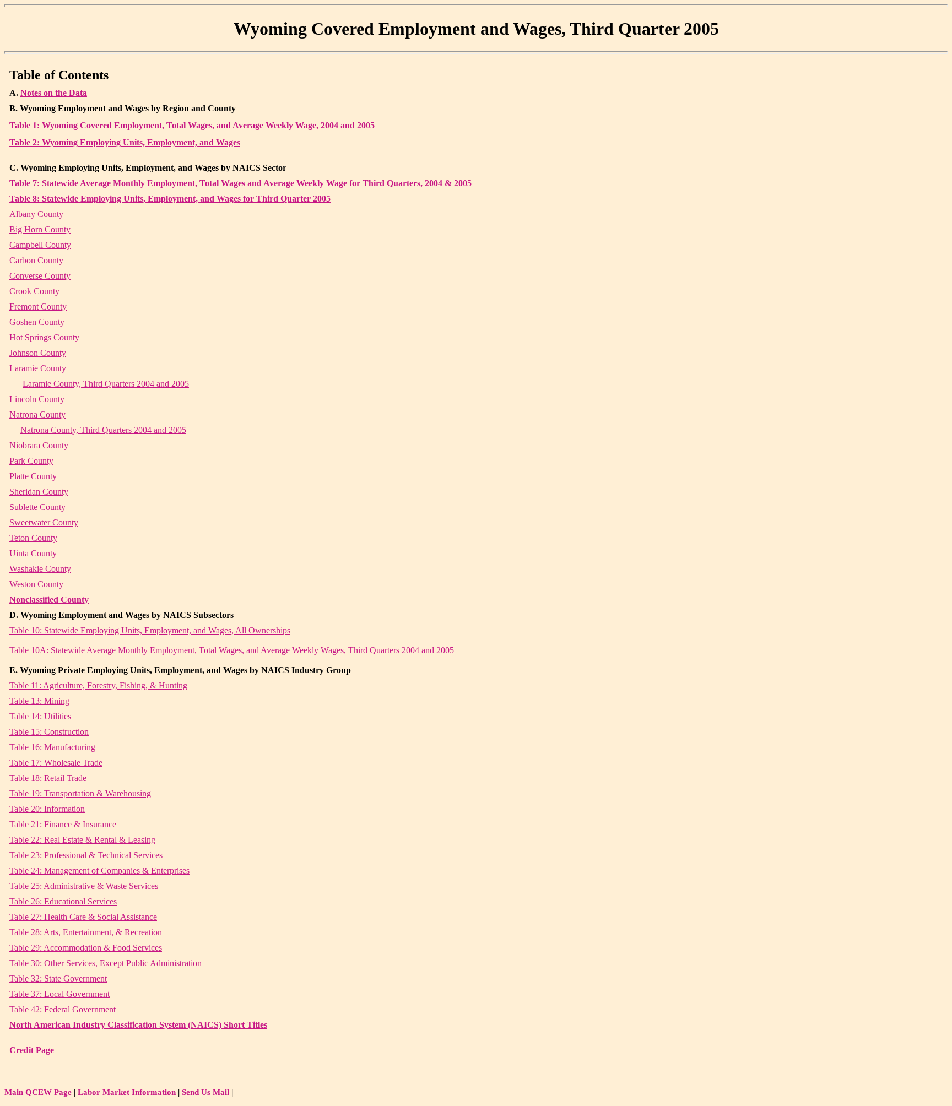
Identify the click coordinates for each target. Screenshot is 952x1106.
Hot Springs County (44, 337)
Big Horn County (40, 229)
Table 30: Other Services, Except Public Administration (105, 963)
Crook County (34, 291)
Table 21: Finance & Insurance (62, 824)
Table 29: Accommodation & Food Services (85, 947)
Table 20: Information (47, 809)
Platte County (33, 476)
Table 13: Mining (39, 701)
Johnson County (37, 352)
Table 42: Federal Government (62, 1009)
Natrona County (37, 414)
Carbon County (36, 260)
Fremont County (38, 306)
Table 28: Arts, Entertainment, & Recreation (85, 932)
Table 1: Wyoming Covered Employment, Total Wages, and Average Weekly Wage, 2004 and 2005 (192, 125)
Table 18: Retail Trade (47, 778)
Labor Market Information (127, 1092)
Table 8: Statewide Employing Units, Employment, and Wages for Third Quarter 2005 (170, 198)
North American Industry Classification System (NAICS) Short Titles (138, 1024)
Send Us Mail (205, 1092)
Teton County (33, 538)
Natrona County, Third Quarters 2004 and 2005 (103, 430)
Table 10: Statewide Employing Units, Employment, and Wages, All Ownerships (149, 630)
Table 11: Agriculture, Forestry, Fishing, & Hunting (98, 685)
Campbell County (40, 245)
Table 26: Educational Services (63, 901)
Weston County (36, 584)
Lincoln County (36, 399)
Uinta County (33, 553)
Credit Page (31, 1050)
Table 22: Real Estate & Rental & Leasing (82, 839)
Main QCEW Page (38, 1092)
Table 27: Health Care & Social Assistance (83, 916)
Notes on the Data (53, 92)
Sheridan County (38, 491)
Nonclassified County (49, 599)
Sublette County (37, 507)
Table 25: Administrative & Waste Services (83, 886)
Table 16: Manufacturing (52, 747)
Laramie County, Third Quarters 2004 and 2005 (106, 383)
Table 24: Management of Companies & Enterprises (99, 870)
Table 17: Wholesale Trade (55, 762)
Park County (31, 460)
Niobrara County (38, 445)
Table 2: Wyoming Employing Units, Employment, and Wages (124, 142)
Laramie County (37, 368)
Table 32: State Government (58, 978)
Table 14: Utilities (40, 716)
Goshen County (36, 322)
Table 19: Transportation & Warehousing (80, 793)
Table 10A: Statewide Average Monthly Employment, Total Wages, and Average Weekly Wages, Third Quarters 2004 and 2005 (231, 650)
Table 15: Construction (49, 731)
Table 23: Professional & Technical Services (86, 855)
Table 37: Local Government (59, 994)
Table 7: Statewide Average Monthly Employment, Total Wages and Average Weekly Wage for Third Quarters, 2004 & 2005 (240, 183)
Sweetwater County (43, 522)
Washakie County (40, 568)
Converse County (40, 275)
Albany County (36, 214)
